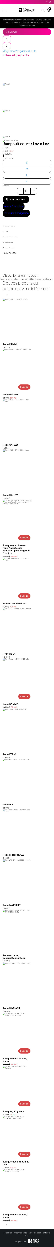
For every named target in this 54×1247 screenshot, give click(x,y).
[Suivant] (7, 45)
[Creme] (3, 156)
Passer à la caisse (14, 206)
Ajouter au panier (16, 199)
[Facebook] (47, 2)
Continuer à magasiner (16, 213)
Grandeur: (8, 158)
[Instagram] (50, 2)
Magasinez (9, 51)
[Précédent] (7, 38)
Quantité (6, 185)
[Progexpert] (33, 1241)
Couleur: (7, 153)
